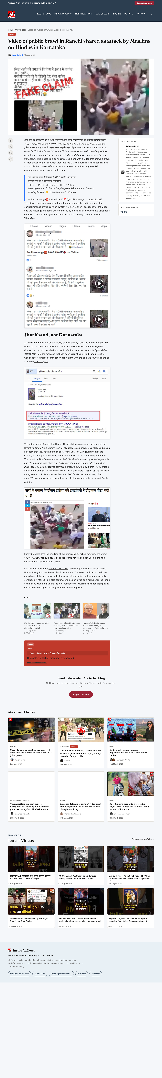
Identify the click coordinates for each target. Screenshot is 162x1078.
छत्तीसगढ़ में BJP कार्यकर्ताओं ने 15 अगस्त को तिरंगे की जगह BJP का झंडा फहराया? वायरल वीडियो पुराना (30, 877)
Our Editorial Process (19, 974)
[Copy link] (10, 159)
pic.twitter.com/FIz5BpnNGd (63, 192)
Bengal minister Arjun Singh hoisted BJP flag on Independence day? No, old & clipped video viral (130, 878)
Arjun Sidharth (17, 55)
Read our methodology (37, 662)
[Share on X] (10, 146)
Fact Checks (44, 14)
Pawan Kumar (20, 760)
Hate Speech (102, 14)
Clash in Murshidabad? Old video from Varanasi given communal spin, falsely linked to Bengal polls (80, 753)
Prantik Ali (68, 761)
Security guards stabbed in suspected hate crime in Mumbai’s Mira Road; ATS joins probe (31, 753)
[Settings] (151, 14)
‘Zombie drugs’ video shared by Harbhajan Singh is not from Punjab (29, 919)
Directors (96, 974)
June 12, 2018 (95, 199)
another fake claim (58, 568)
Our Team (81, 974)
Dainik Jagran (41, 361)
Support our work (144, 3)
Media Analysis (63, 14)
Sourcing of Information (61, 974)
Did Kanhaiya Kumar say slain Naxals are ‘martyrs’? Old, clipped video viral (36, 625)
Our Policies (40, 974)
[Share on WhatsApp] (10, 152)
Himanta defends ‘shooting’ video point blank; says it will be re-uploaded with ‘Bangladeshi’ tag (80, 807)
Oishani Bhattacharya (72, 814)
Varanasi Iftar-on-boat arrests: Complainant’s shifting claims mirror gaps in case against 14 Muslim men (29, 807)
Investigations (83, 14)
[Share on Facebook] (10, 140)
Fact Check (20, 30)
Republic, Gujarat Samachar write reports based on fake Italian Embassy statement (128, 919)
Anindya (120, 760)
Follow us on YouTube (143, 839)
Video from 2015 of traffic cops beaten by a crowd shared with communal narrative (67, 625)
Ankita (127, 760)
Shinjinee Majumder (22, 814)
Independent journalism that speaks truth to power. (32, 3)
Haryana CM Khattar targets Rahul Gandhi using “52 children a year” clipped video (95, 625)
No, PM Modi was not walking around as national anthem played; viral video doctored (79, 919)
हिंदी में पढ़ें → (125, 212)
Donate (128, 14)
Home (10, 30)
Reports (116, 14)
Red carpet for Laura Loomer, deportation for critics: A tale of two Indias (128, 753)
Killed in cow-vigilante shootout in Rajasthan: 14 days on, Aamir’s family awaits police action (129, 807)
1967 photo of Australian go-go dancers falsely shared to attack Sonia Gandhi (77, 877)
